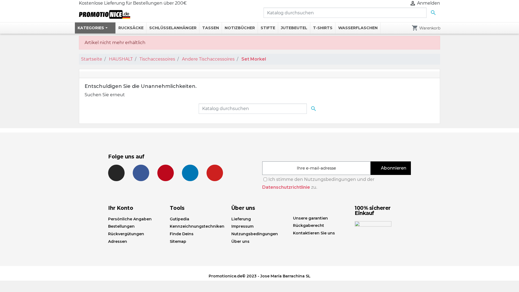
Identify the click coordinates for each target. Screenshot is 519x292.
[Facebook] (141, 173)
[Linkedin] (190, 173)
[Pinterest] (165, 173)
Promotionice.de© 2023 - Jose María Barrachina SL (260, 276)
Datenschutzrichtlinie (286, 187)
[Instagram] (116, 173)
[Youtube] (215, 173)
